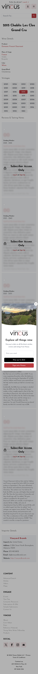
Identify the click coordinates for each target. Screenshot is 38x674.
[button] (36, 304)
